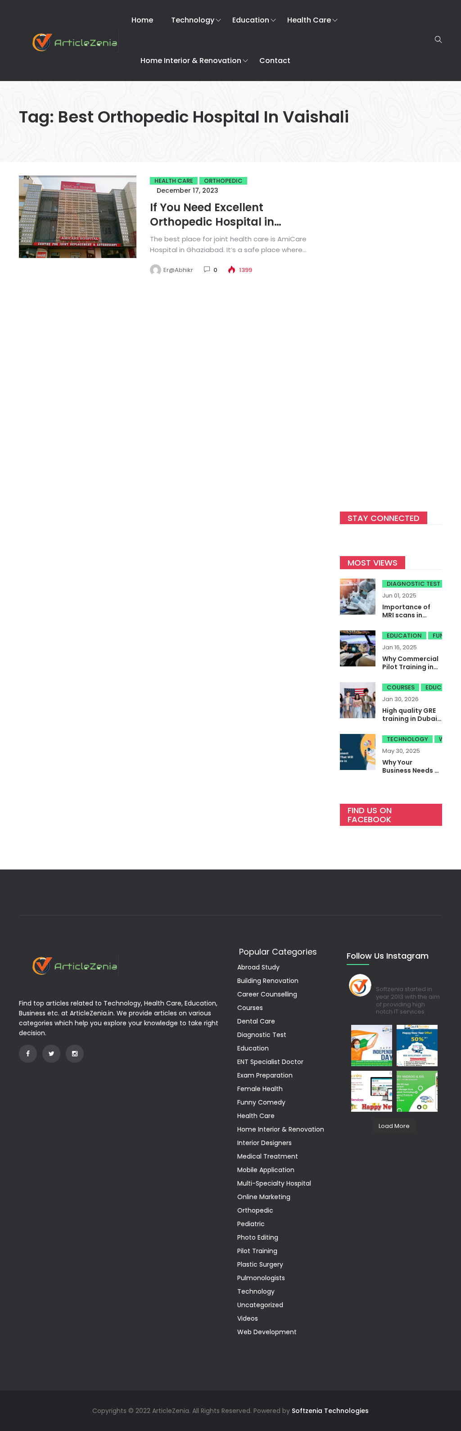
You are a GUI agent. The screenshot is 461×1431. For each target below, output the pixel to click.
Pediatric (251, 1223)
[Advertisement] (391, 330)
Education (250, 20)
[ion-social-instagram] (75, 1054)
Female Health (260, 1088)
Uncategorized (260, 1304)
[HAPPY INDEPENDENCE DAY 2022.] (371, 1045)
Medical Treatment (267, 1156)
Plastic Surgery (260, 1264)
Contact (274, 60)
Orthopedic (223, 181)
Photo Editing (257, 1237)
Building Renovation (267, 980)
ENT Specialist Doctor (270, 1061)
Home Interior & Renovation (190, 60)
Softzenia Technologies (330, 1410)
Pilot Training (257, 1250)
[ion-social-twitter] (51, 1054)
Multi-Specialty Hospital (274, 1183)
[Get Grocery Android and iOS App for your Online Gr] (417, 1091)
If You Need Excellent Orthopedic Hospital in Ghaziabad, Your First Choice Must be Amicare (230, 229)
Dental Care (256, 1021)
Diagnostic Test (413, 584)
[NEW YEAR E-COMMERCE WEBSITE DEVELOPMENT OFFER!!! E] (371, 1091)
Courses (401, 687)
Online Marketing (263, 1196)
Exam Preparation (265, 1075)
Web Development (267, 1331)
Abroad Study (258, 967)
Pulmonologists (261, 1277)
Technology (192, 20)
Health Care (309, 20)
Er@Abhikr (178, 270)
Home (142, 20)
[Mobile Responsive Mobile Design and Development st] (417, 1045)
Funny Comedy (261, 1102)
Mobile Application (265, 1169)
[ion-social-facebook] (28, 1054)
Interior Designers (264, 1142)
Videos (247, 1318)
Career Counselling (267, 994)
